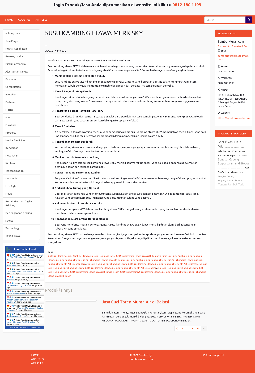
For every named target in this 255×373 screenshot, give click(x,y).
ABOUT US (24, 19)
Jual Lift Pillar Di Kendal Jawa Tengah (25, 256)
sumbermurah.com (141, 359)
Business (10, 79)
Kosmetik (11, 178)
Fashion (10, 102)
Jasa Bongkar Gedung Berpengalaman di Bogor (233, 159)
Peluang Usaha (14, 56)
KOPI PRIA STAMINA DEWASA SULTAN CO (231, 168)
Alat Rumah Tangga (16, 71)
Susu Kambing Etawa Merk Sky (232, 46)
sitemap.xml (216, 355)
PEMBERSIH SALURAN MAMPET (235, 147)
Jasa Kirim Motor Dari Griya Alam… (22, 322)
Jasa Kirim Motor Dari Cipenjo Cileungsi (23, 271)
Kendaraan (11, 147)
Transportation (14, 170)
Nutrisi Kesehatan (16, 48)
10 (198, 328)
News (8, 193)
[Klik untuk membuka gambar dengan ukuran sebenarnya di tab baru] (46, 45)
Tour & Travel (13, 235)
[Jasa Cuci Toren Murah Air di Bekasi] (71, 301)
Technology (12, 228)
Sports (9, 220)
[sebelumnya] (177, 328)
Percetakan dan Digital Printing (18, 203)
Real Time (24, 327)
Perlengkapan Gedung (18, 212)
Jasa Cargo (11, 41)
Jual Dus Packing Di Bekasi (19, 286)
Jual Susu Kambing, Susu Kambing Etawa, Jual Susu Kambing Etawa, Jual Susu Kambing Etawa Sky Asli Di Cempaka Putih (107, 256)
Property (10, 132)
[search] (248, 19)
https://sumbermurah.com (234, 118)
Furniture (10, 125)
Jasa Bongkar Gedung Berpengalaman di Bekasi (230, 176)
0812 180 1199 (186, 4)
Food (8, 117)
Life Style (10, 186)
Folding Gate (12, 33)
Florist (9, 109)
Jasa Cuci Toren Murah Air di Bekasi (135, 302)
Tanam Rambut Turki (231, 184)
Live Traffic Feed (25, 249)
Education (11, 94)
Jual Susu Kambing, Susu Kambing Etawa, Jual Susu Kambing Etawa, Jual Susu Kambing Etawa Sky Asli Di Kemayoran (144, 264)
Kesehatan (11, 155)
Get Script (14, 327)
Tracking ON (35, 327)
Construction (13, 86)
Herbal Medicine (15, 140)
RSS (204, 355)
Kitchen (10, 163)
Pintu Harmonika (15, 63)
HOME (9, 19)
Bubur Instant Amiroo (16, 294)
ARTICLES (41, 19)
